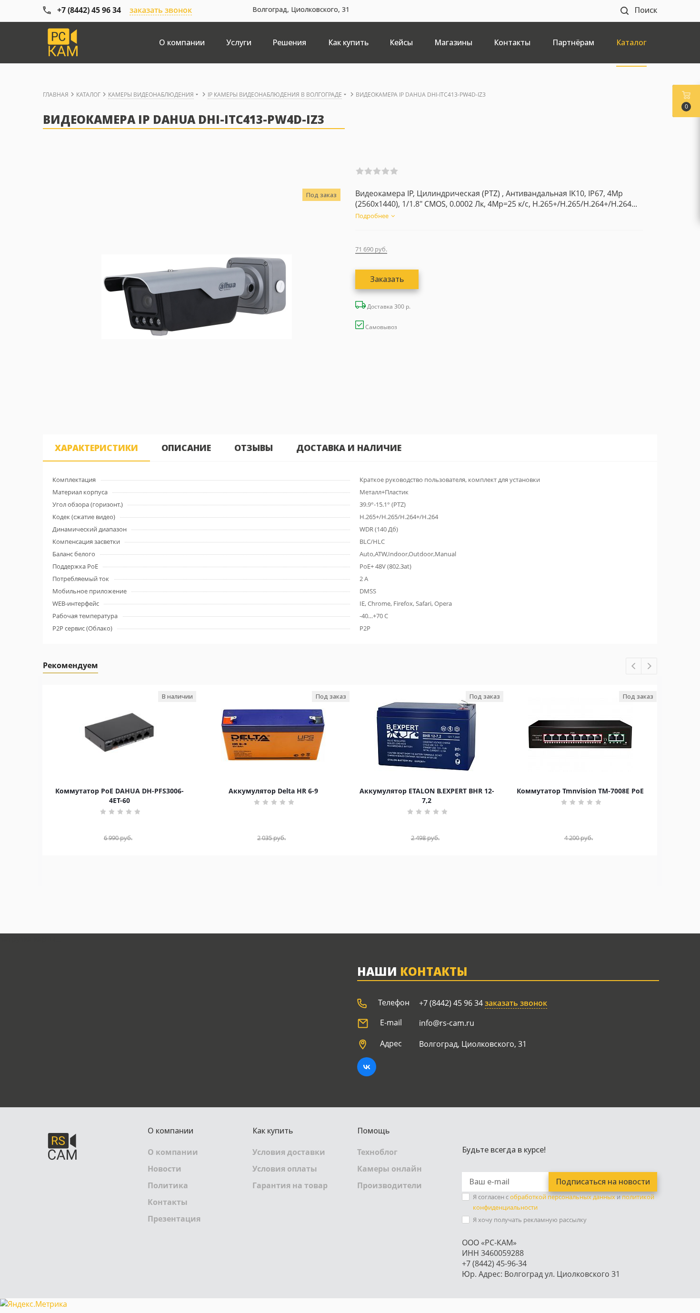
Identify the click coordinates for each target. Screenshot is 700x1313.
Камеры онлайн (389, 1168)
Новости (164, 1168)
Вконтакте (366, 1066)
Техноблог (377, 1152)
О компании (170, 1130)
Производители (389, 1185)
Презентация (174, 1218)
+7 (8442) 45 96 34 (451, 1003)
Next (649, 666)
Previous (634, 666)
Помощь (373, 1130)
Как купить (272, 1130)
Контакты (168, 1202)
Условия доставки (288, 1152)
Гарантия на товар (290, 1185)
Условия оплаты (284, 1168)
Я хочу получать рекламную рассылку (530, 1219)
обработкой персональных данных (562, 1197)
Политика (168, 1185)
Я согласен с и (563, 1202)
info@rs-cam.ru (446, 1023)
